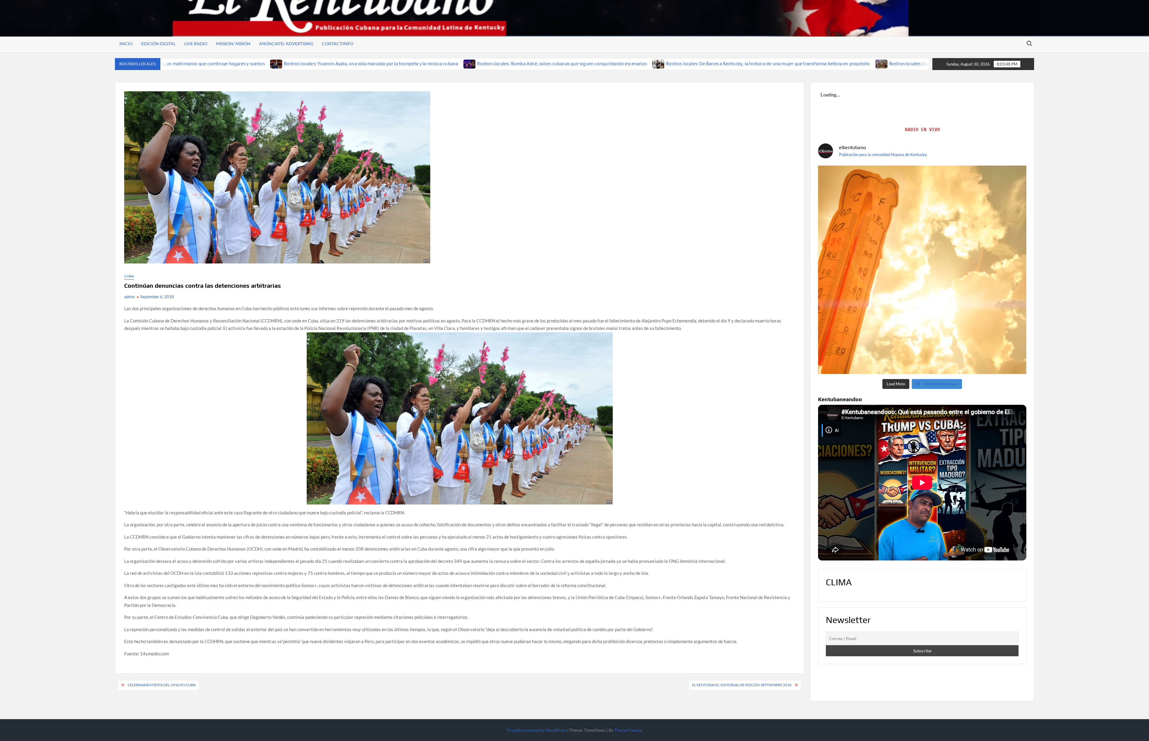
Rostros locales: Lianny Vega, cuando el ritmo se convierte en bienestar (856, 63)
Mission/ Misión (233, 43)
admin (129, 296)
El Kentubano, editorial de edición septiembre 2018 (741, 685)
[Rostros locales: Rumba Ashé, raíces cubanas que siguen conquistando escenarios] (364, 63)
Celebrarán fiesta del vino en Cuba (162, 685)
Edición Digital (158, 43)
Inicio (126, 43)
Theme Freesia (627, 730)
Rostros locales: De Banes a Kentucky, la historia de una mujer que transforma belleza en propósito (662, 63)
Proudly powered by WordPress (536, 730)
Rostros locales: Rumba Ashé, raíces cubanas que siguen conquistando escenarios (456, 63)
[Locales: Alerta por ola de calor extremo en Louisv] (922, 270)
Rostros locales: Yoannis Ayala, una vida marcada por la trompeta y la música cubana (265, 63)
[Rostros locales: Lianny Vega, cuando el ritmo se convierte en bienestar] (775, 63)
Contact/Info (337, 43)
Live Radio (195, 43)
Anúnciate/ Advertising (286, 43)
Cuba (129, 276)
